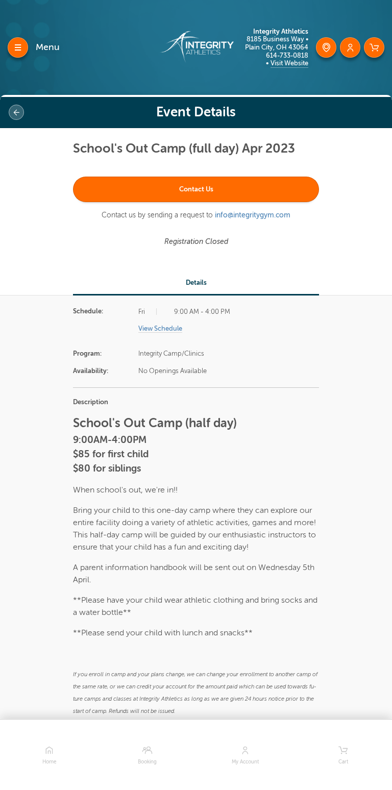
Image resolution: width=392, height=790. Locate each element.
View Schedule (160, 328)
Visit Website (289, 63)
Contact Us (196, 189)
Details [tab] (196, 282)
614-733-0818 (287, 55)
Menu (48, 47)
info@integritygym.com (252, 215)
